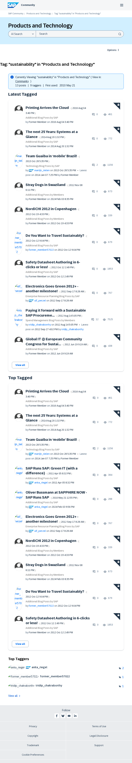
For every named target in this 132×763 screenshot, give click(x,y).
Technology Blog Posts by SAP (43, 166)
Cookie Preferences (33, 754)
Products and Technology (38, 14)
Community (28, 5)
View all (20, 365)
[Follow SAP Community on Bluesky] (63, 715)
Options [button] (111, 50)
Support (99, 745)
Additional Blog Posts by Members (45, 194)
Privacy (33, 726)
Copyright (33, 735)
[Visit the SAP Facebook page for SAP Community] (56, 715)
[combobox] (80, 33)
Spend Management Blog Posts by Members (50, 320)
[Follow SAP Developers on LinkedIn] (75, 715)
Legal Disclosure (99, 735)
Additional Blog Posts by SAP (42, 117)
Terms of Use (99, 726)
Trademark (33, 745)
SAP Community (15, 14)
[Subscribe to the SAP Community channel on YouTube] (69, 715)
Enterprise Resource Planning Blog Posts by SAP (53, 296)
